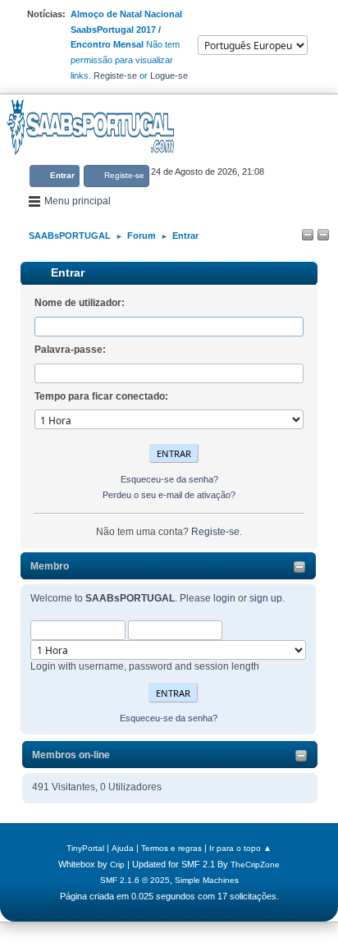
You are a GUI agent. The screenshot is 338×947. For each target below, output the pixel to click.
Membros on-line (71, 755)
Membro (49, 566)
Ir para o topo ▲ (240, 848)
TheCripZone (255, 864)
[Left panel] (307, 235)
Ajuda (123, 848)
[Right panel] (323, 235)
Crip (117, 864)
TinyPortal (85, 848)
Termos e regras (171, 848)
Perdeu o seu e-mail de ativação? (169, 495)
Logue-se (169, 75)
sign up (265, 598)
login (224, 598)
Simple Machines (207, 880)
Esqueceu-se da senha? (168, 718)
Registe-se (115, 75)
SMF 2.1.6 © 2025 (135, 880)
